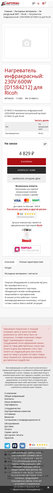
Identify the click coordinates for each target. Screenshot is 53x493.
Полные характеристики (31, 262)
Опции (8, 267)
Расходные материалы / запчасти (21, 273)
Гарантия (9, 437)
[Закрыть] (48, 487)
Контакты (9, 399)
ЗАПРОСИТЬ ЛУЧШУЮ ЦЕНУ (26, 178)
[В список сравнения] (33, 3)
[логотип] (10, 3)
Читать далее (42, 120)
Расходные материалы (26, 11)
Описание (9, 262)
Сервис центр (11, 432)
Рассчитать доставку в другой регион (26, 209)
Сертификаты (11, 404)
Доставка (9, 426)
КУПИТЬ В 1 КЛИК (26, 170)
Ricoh (24, 14)
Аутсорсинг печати (14, 435)
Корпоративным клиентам (18, 411)
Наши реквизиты (13, 401)
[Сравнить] (45, 144)
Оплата (8, 429)
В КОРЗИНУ (26, 161)
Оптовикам (10, 414)
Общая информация (14, 396)
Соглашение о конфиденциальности (22, 419)
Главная (8, 11)
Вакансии (9, 417)
